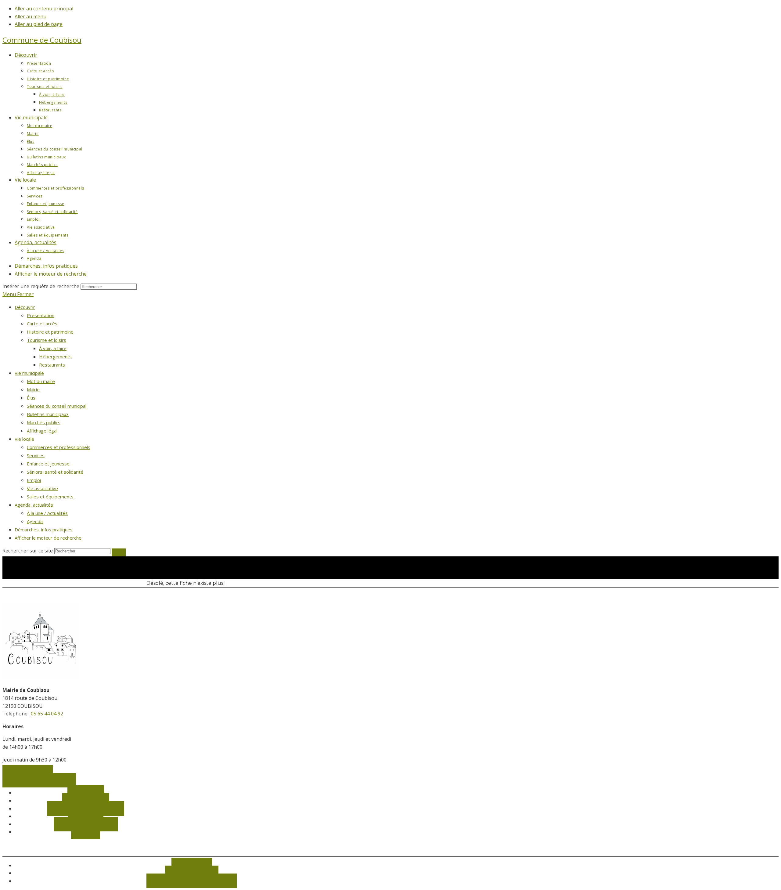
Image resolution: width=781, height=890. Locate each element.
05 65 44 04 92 (47, 713)
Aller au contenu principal (44, 8)
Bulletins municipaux (48, 414)
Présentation (40, 315)
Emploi (34, 480)
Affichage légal (42, 431)
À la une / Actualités (47, 513)
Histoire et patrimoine (50, 332)
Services (36, 455)
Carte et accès (42, 323)
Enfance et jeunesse (48, 464)
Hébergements (55, 356)
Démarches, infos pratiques (44, 529)
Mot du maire (41, 381)
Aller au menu (30, 16)
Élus (31, 398)
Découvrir (25, 307)
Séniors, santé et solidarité (55, 472)
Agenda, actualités (34, 505)
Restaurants (52, 365)
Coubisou (41, 40)
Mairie (33, 389)
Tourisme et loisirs (46, 340)
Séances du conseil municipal (56, 406)
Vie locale (24, 439)
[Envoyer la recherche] (119, 552)
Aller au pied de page (39, 24)
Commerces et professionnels (58, 447)
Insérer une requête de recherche (40, 286)
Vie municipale (29, 373)
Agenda (35, 521)
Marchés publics (43, 422)
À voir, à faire (53, 348)
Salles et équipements (50, 497)
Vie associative (42, 488)
